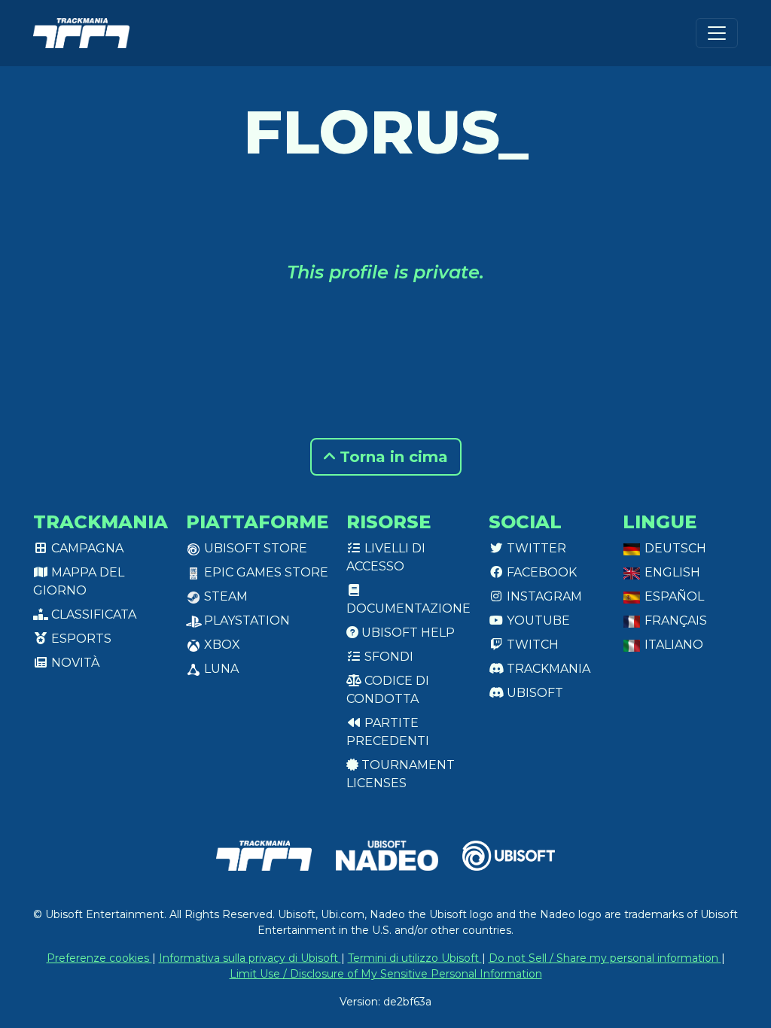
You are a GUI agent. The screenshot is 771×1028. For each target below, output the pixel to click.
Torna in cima (391, 457)
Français (674, 620)
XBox (220, 644)
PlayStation (245, 620)
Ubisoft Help (406, 632)
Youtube (537, 620)
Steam (224, 596)
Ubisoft (533, 693)
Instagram (543, 596)
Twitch (531, 644)
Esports (79, 638)
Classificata (92, 614)
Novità (73, 662)
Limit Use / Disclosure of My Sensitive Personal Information (386, 974)
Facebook (540, 572)
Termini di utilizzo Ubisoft (415, 958)
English (670, 572)
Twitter (535, 548)
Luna (220, 669)
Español (672, 596)
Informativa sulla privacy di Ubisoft (250, 958)
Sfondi (387, 656)
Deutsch (673, 548)
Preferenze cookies (99, 958)
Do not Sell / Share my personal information (605, 958)
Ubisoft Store (254, 548)
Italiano (672, 644)
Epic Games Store (264, 572)
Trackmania (547, 669)
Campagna (85, 548)
